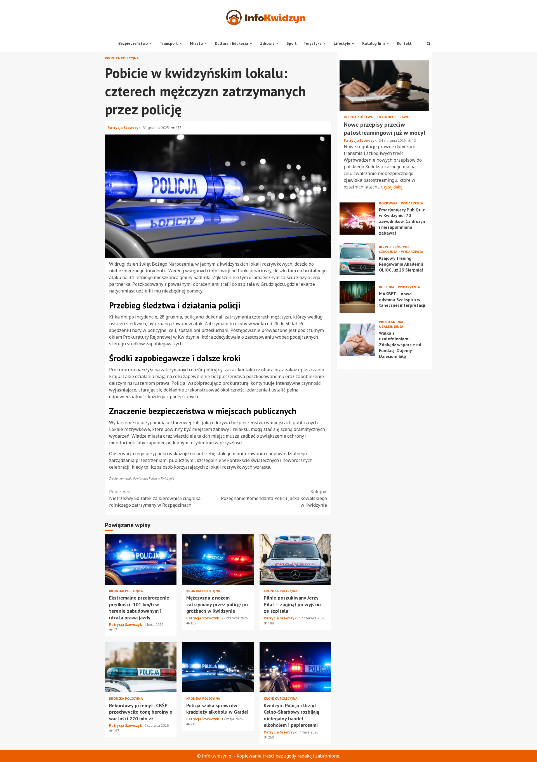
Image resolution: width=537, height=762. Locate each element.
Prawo (403, 116)
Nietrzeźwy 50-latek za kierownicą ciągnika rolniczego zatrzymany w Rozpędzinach (155, 498)
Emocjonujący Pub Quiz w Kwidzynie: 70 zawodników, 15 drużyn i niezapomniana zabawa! (357, 218)
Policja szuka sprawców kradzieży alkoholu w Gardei (218, 667)
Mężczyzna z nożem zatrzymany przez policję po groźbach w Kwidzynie (218, 559)
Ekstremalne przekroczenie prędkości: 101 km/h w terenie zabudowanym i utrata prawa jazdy (140, 559)
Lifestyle (342, 43)
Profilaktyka (391, 321)
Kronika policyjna (122, 58)
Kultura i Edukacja (231, 43)
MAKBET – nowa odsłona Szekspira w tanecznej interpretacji (357, 296)
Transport (169, 43)
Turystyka (312, 43)
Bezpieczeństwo (133, 43)
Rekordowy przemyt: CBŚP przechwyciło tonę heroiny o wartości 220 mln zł (140, 667)
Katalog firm (373, 43)
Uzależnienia (391, 326)
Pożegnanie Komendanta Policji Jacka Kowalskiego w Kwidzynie (274, 498)
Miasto (196, 43)
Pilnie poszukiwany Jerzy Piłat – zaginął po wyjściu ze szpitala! (295, 559)
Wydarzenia (412, 202)
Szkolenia (388, 251)
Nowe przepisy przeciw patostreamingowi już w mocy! (384, 85)
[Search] (428, 43)
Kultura (387, 286)
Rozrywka (388, 202)
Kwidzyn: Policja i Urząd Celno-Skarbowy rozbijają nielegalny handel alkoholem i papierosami (295, 667)
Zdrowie (267, 43)
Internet (386, 116)
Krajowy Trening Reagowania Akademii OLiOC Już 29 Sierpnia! (357, 259)
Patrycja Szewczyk (125, 127)
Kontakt (404, 43)
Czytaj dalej (391, 186)
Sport (292, 43)
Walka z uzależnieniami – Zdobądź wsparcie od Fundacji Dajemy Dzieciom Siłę (357, 339)
